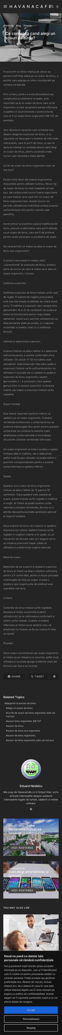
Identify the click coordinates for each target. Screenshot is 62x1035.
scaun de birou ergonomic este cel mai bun (30, 740)
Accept (31, 1010)
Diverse (27, 25)
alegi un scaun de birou (20, 708)
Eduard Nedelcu (14, 45)
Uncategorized (17, 868)
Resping (31, 1027)
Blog (18, 25)
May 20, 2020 (36, 839)
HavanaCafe (31, 6)
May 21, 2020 (33, 45)
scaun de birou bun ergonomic (23, 730)
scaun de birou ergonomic (21, 735)
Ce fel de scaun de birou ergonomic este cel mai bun (30, 714)
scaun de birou (15, 725)
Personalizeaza (31, 1018)
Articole (9, 25)
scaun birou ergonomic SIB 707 (24, 721)
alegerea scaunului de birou (21, 703)
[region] (31, 993)
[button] (57, 6)
